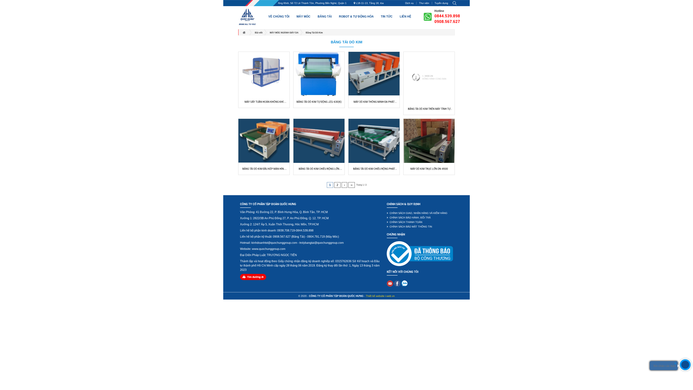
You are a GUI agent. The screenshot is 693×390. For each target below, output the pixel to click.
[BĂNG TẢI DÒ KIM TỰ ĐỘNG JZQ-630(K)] (319, 73)
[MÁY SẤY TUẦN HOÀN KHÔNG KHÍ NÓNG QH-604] (263, 73)
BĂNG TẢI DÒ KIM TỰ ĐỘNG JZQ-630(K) (319, 101)
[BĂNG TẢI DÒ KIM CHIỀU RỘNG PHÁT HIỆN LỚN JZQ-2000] (374, 140)
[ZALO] (404, 283)
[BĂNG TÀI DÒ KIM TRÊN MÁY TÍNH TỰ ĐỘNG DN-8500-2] (429, 77)
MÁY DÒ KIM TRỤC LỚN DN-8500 (429, 168)
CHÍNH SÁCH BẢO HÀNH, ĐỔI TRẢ (409, 217)
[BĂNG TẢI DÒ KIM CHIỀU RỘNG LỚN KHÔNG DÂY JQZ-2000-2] (319, 140)
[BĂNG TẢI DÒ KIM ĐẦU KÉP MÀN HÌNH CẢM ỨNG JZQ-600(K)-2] (263, 140)
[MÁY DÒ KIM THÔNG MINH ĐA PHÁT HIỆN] (374, 73)
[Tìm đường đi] (253, 276)
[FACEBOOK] (397, 283)
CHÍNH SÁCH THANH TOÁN (405, 222)
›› (351, 185)
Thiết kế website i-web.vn (380, 295)
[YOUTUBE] (390, 283)
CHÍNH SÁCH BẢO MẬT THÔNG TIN (410, 226)
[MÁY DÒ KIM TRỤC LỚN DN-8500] (429, 140)
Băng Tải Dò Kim (346, 42)
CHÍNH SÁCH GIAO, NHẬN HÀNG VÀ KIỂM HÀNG (417, 213)
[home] (247, 16)
